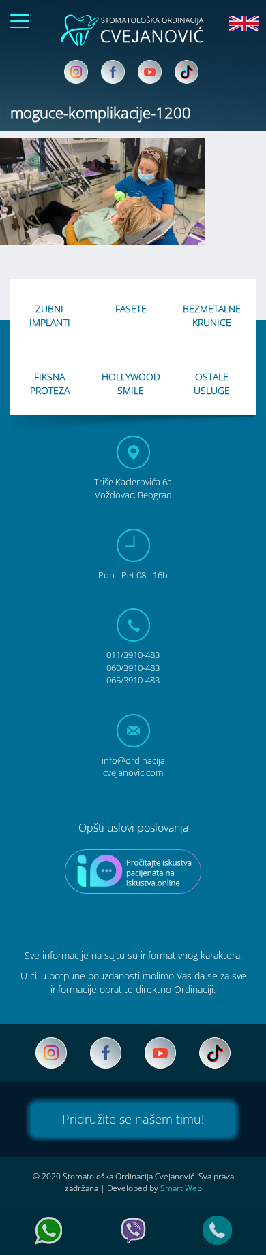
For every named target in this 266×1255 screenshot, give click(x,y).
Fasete (131, 308)
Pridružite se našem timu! (133, 1119)
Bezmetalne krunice (212, 315)
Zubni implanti (49, 315)
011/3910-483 (133, 655)
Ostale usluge (212, 383)
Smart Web (181, 1188)
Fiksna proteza (50, 383)
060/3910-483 (133, 668)
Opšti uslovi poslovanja (133, 827)
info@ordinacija (133, 766)
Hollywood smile (131, 383)
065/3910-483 (133, 680)
